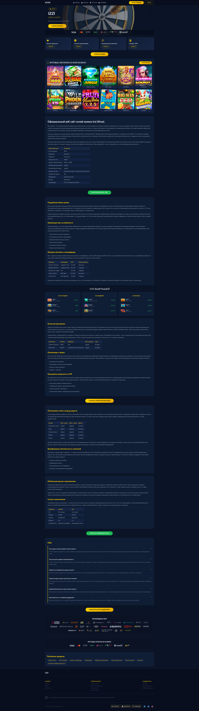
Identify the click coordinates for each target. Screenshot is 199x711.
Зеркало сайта (52, 660)
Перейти (50, 46)
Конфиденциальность (148, 688)
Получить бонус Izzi (99, 192)
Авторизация (88, 660)
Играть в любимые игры (99, 533)
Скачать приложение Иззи (99, 400)
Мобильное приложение (101, 660)
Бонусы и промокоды (76, 660)
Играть (47, 686)
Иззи (47, 3)
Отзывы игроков (129, 660)
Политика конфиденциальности (56, 663)
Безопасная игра (147, 686)
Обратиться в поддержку (99, 609)
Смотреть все (145, 62)
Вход (149, 2)
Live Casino (48, 688)
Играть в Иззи (99, 54)
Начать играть (57, 26)
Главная (47, 683)
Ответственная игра (116, 660)
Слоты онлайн (63, 660)
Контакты (140, 660)
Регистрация (136, 2)
